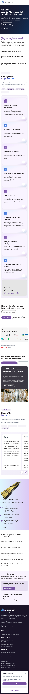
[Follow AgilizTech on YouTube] (12, 626)
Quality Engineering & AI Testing (8, 667)
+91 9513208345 (10, 644)
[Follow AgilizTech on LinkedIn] (2, 626)
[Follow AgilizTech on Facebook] (9, 626)
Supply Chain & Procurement (9, 363)
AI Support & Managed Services (8, 663)
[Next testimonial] (25, 472)
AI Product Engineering (6, 654)
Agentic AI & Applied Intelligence (8, 652)
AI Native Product (16, 317)
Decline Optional (14, 687)
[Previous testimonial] (21, 472)
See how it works (7, 24)
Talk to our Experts (9, 599)
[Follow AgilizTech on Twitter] (6, 626)
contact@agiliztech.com (9, 646)
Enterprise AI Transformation (7, 659)
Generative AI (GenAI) (6, 657)
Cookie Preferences (14, 690)
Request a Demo (8, 588)
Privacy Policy (5, 680)
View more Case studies (9, 312)
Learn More (4, 527)
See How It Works (8, 385)
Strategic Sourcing (6, 317)
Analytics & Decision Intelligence (8, 665)
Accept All (14, 683)
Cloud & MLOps (4, 661)
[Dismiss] (25, 674)
